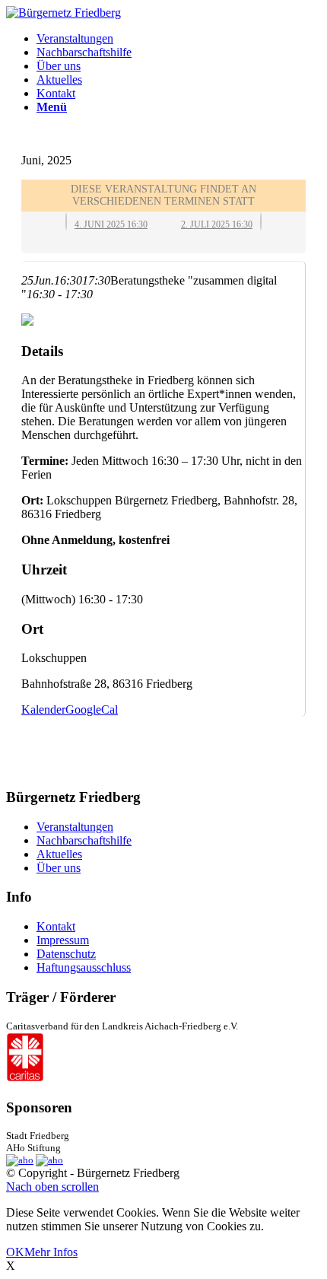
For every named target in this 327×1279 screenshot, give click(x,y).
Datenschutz (66, 953)
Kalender (43, 709)
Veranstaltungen (75, 826)
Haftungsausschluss (84, 967)
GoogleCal (91, 709)
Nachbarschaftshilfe (84, 840)
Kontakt (56, 926)
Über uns (59, 867)
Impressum (63, 940)
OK (15, 1252)
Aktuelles (59, 854)
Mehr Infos (51, 1252)
